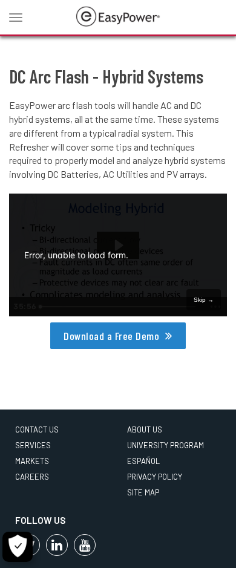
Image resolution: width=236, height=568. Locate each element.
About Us (144, 429)
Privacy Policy (154, 476)
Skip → (204, 299)
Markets (32, 461)
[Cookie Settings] (17, 547)
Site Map (143, 492)
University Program (165, 445)
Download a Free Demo (111, 335)
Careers (32, 476)
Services (33, 445)
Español (143, 461)
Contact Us (37, 429)
